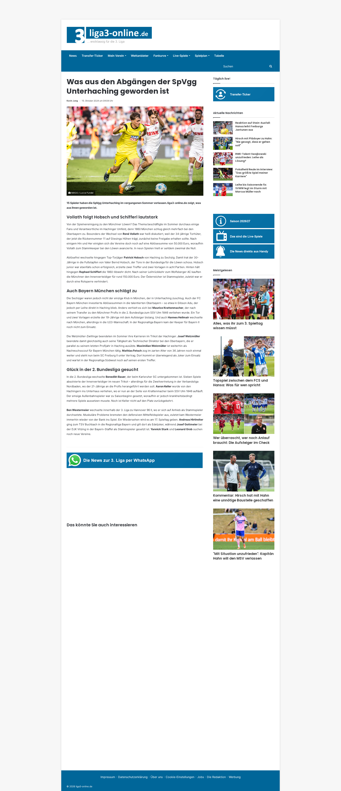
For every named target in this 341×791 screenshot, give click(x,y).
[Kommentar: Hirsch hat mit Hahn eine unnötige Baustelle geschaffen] (243, 471)
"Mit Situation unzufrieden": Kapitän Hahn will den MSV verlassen (243, 556)
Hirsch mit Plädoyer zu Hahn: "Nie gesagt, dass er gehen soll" (253, 142)
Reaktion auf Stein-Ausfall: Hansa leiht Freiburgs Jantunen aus (252, 126)
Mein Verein (116, 55)
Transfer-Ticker (92, 55)
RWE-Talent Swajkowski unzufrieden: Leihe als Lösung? (250, 157)
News (73, 55)
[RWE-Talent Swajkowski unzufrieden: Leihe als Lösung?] (223, 158)
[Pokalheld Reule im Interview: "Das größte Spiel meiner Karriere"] (223, 174)
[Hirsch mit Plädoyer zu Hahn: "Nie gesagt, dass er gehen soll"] (223, 143)
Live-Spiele (180, 55)
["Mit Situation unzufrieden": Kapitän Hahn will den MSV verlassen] (243, 529)
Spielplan (201, 55)
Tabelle (219, 55)
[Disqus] (135, 716)
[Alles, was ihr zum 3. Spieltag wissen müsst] (243, 299)
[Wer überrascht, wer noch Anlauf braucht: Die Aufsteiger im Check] (243, 413)
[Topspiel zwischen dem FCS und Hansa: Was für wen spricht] (243, 356)
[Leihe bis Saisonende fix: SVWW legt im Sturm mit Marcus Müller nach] (223, 189)
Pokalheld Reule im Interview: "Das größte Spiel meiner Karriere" (254, 173)
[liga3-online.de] (109, 35)
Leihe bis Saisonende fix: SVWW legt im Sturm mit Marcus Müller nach (251, 188)
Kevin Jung (72, 100)
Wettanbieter (139, 55)
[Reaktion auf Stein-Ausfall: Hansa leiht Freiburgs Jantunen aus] (223, 127)
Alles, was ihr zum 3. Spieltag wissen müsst (238, 326)
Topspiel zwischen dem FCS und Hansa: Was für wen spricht (240, 383)
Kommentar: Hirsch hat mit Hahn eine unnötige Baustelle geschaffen (243, 498)
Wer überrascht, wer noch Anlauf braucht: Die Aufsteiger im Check (241, 440)
